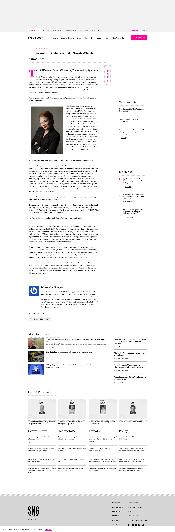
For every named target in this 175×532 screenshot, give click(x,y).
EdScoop (95, 30)
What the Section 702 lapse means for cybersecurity (41, 422)
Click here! (50, 529)
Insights (107, 38)
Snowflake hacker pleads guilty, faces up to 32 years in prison (69, 352)
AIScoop (46, 30)
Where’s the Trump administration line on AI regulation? (129, 354)
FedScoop (57, 30)
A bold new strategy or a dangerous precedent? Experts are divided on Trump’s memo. (75, 340)
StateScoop (84, 30)
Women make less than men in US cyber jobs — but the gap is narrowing (131, 132)
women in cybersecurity (39, 319)
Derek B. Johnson (54, 368)
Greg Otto (34, 58)
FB (129, 524)
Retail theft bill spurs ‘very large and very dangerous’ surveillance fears (133, 211)
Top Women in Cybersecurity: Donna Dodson (130, 120)
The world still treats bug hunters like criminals (102, 422)
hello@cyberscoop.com (137, 520)
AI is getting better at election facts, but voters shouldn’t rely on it (70, 365)
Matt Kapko (129, 186)
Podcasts (89, 38)
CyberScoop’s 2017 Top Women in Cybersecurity (131, 110)
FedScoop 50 (118, 38)
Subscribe (140, 38)
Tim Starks (124, 137)
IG (139, 524)
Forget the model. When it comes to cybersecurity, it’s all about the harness (128, 366)
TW (132, 524)
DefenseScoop (70, 30)
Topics (53, 38)
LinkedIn (136, 524)
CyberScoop (34, 30)
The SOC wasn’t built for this (131, 421)
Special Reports (67, 38)
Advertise (134, 30)
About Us (32, 520)
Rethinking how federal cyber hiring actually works (70, 422)
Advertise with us (135, 507)
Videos (98, 38)
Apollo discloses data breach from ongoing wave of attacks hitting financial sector (134, 181)
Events (79, 38)
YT (142, 524)
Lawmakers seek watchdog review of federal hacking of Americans (133, 196)
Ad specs (131, 511)
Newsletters (133, 503)
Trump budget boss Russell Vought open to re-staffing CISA (130, 378)
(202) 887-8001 (133, 516)
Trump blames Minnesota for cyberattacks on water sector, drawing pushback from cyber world (130, 341)
